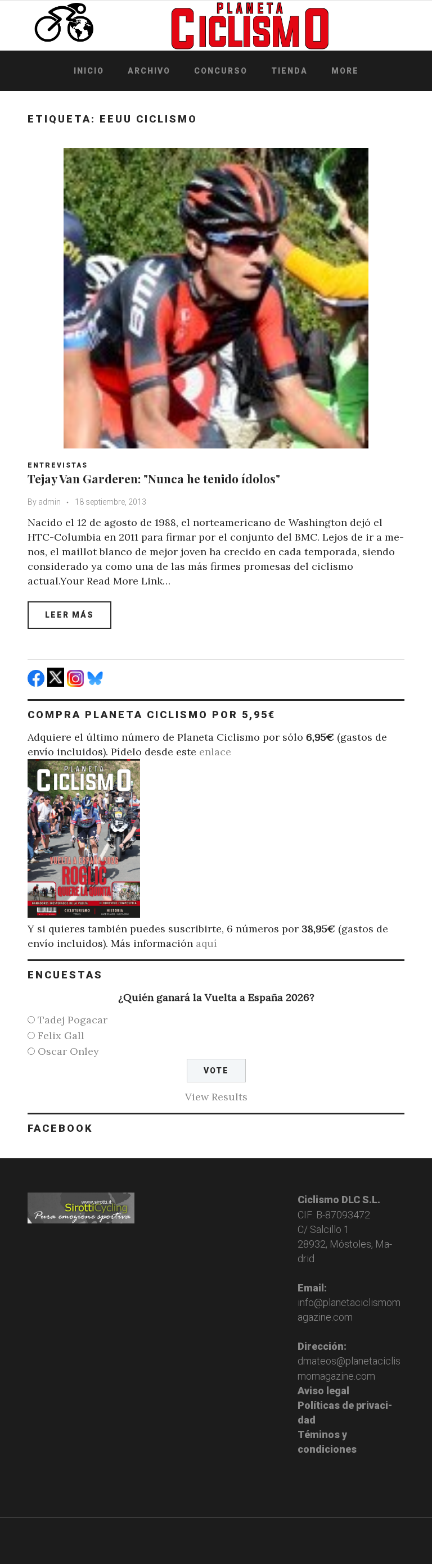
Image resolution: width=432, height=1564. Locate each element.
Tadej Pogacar (72, 1019)
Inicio (89, 70)
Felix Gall (61, 1035)
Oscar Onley (68, 1051)
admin (49, 501)
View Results (216, 1096)
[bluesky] (96, 683)
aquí (206, 943)
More (345, 70)
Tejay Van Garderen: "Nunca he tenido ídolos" (154, 478)
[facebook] (37, 683)
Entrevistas (58, 465)
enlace (215, 751)
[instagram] (77, 683)
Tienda (289, 70)
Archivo (149, 70)
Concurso (221, 70)
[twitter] (57, 683)
